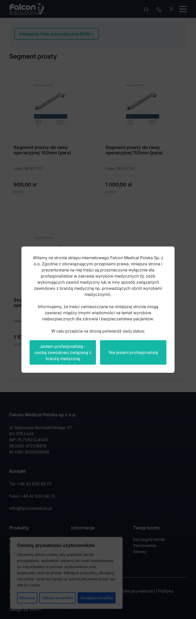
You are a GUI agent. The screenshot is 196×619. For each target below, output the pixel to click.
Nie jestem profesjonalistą (133, 352)
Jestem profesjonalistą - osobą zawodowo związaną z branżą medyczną (62, 352)
